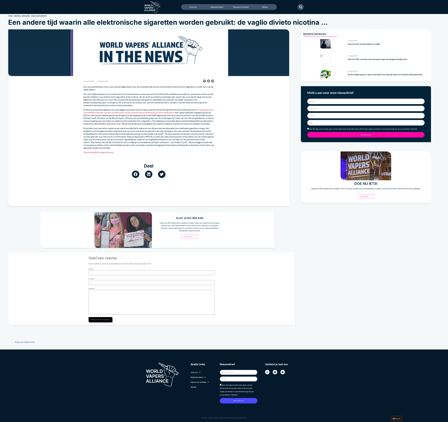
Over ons (193, 7)
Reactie (92, 288)
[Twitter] (282, 372)
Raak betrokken (217, 7)
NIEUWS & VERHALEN (22, 16)
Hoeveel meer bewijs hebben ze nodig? (364, 44)
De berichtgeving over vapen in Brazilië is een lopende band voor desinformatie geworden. (385, 74)
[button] (204, 81)
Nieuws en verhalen (241, 7)
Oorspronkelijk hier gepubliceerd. (98, 152)
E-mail (92, 279)
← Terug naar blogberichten (24, 342)
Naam (91, 269)
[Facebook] (275, 372)
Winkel (265, 7)
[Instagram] (267, 372)
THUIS (10, 16)
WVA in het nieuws (38, 16)
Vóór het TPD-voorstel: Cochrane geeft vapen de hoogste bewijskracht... (378, 59)
